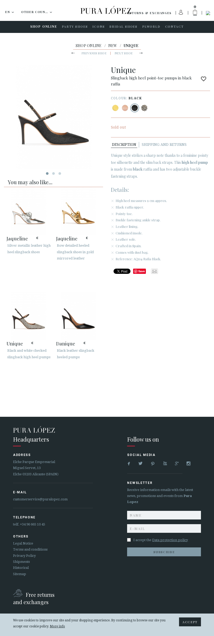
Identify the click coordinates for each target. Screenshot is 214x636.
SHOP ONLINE (89, 45)
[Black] (134, 107)
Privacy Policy (24, 556)
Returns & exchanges (149, 13)
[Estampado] (115, 107)
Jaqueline (17, 238)
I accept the (160, 540)
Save (141, 271)
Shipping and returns (164, 144)
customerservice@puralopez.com (40, 499)
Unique (15, 343)
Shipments (21, 562)
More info (57, 626)
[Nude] (125, 107)
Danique (65, 343)
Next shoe (124, 53)
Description (124, 144)
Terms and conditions (30, 549)
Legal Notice (23, 543)
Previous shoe (93, 53)
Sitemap (19, 574)
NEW (112, 45)
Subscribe (164, 552)
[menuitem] (43, 27)
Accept (190, 622)
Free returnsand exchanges (34, 598)
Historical (21, 568)
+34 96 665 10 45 (32, 524)
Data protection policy (170, 540)
